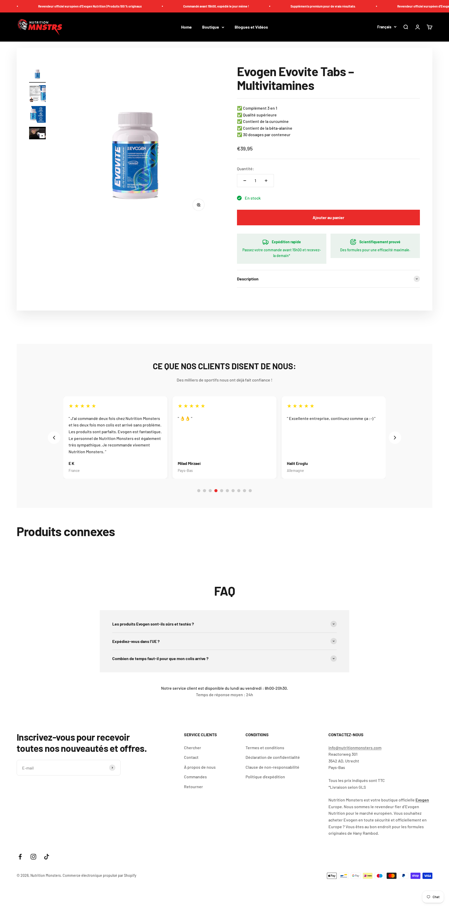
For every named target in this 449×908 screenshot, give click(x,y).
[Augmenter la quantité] (266, 180)
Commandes (195, 776)
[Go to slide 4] (215, 490)
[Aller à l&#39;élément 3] (37, 115)
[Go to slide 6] (227, 490)
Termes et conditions (265, 747)
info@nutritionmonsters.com (354, 747)
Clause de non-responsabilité (272, 767)
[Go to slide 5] (221, 490)
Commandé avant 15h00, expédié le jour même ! (200, 6)
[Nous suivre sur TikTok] (46, 856)
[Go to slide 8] (238, 490)
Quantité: (245, 168)
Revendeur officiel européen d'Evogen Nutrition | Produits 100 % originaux (74, 6)
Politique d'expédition (265, 776)
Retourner (193, 786)
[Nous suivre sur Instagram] (33, 856)
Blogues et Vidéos (251, 27)
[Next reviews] (395, 437)
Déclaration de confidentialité (273, 757)
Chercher (192, 747)
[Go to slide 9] (244, 490)
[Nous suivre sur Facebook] (20, 856)
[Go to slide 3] (210, 490)
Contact (191, 757)
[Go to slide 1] (198, 490)
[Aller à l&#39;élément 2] (37, 94)
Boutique (210, 27)
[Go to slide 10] (250, 490)
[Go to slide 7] (233, 490)
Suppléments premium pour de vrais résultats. (307, 6)
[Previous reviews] (54, 437)
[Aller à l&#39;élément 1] (37, 73)
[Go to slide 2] (204, 490)
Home (186, 27)
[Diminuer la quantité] (244, 180)
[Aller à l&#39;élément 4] (37, 134)
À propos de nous (200, 767)
